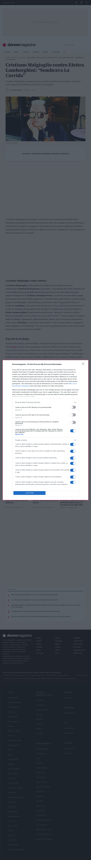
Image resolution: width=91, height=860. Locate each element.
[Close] (84, 364)
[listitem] (45, 402)
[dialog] (45, 430)
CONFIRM (29, 493)
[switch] (73, 407)
